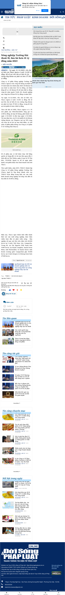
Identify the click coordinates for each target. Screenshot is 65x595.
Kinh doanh (40, 17)
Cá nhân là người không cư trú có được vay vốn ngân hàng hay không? (46, 48)
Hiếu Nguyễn (7, 64)
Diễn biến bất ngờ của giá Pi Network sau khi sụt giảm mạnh (22, 393)
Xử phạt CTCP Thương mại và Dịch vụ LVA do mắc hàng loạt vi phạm (22, 376)
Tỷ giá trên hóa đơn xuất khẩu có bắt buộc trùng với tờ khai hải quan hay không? (46, 53)
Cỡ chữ (32, 594)
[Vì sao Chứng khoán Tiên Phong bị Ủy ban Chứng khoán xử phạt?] (8, 369)
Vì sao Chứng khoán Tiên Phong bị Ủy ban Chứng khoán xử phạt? (23, 368)
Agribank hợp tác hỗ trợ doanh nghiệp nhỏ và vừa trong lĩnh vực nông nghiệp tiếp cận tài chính (23, 267)
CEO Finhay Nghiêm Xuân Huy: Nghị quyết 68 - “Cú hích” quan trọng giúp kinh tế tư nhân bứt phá (23, 360)
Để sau (37, 10)
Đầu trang (53, 590)
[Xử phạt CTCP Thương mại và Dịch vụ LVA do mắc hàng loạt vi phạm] (8, 377)
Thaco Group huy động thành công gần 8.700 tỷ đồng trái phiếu (22, 340)
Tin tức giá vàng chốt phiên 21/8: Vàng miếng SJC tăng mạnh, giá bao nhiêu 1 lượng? (22, 427)
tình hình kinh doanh (16, 276)
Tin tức (10, 17)
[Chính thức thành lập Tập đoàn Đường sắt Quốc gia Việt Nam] (48, 67)
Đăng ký (45, 10)
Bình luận (46, 594)
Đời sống (56, 17)
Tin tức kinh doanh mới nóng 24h (42, 78)
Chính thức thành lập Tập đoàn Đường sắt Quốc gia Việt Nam (46, 82)
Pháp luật (24, 17)
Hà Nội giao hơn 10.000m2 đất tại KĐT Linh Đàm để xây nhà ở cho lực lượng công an (47, 37)
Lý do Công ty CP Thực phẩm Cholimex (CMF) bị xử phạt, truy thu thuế (23, 460)
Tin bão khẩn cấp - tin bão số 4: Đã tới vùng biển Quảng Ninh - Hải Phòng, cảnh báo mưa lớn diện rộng (22, 506)
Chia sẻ (58, 594)
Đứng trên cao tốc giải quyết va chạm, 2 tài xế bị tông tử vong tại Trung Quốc (23, 484)
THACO (7, 276)
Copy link (20, 594)
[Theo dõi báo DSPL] (16, 67)
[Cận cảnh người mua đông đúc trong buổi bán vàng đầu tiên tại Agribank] (8, 332)
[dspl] (2, 17)
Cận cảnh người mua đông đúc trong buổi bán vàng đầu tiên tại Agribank (23, 332)
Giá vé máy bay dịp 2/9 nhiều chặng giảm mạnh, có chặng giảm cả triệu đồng (23, 439)
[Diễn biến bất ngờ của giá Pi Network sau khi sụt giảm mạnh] (8, 394)
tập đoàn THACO (6, 278)
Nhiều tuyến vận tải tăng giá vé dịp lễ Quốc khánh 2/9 (23, 449)
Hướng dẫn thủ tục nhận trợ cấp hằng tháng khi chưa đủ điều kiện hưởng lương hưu (23, 530)
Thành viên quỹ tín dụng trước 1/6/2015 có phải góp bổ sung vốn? (47, 43)
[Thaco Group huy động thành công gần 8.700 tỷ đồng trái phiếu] (8, 341)
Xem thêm (16, 403)
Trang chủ (6, 594)
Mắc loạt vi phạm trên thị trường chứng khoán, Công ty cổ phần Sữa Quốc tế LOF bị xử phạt (23, 386)
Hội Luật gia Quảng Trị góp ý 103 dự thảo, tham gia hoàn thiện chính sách (22, 518)
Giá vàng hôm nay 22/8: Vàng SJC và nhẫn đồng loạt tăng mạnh (22, 415)
